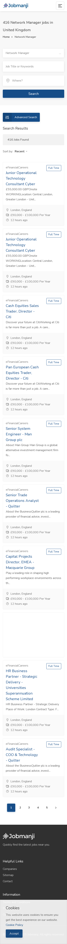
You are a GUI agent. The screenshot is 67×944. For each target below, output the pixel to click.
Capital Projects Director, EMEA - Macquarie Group (20, 562)
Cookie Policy (14, 925)
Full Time (53, 168)
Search (33, 93)
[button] (21, 151)
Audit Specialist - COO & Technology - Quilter (22, 755)
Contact (8, 881)
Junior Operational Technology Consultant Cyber (21, 178)
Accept (14, 933)
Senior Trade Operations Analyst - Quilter (22, 501)
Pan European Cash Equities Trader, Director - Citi (22, 373)
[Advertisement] (33, 634)
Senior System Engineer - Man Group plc (19, 434)
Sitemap (8, 875)
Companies (10, 869)
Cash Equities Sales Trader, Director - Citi (22, 311)
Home (6, 37)
